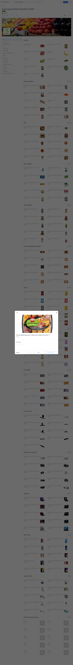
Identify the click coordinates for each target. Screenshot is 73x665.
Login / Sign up (51, 352)
